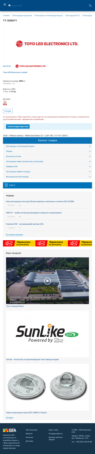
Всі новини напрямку (14, 235)
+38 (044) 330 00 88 (84, 442)
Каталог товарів (47, 140)
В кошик (8, 111)
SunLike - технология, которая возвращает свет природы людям (32, 359)
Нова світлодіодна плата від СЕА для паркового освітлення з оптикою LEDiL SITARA (40, 201)
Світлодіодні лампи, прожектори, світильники (24, 161)
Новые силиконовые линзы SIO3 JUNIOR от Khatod (26, 413)
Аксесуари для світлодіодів (17, 177)
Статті (12, 185)
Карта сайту (53, 430)
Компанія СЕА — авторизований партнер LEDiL (25, 224)
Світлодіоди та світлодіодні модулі (20, 146)
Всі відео (9, 418)
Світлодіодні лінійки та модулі (18, 172)
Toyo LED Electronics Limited (15, 72)
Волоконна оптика (13, 156)
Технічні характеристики (17, 127)
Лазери (9, 151)
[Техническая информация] (5, 103)
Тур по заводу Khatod (15, 306)
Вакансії (29, 434)
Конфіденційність (56, 434)
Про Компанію (31, 430)
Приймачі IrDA (11, 167)
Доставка (29, 441)
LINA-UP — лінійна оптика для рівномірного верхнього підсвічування (34, 213)
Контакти (29, 437)
